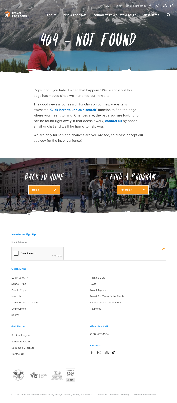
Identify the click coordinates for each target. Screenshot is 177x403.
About (51, 15)
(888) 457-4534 (99, 334)
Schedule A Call (20, 341)
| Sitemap (125, 394)
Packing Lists (97, 277)
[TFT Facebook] (150, 5)
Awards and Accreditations (106, 302)
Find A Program (74, 15)
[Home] (15, 14)
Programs (126, 189)
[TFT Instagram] (157, 5)
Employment (18, 308)
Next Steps (151, 15)
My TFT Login (114, 6)
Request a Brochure (22, 347)
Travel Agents (98, 290)
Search (15, 315)
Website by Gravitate (145, 394)
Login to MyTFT (20, 277)
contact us (113, 121)
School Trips (18, 283)
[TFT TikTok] (172, 5)
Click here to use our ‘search (73, 110)
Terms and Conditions (107, 394)
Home (35, 189)
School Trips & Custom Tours (115, 15)
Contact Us (17, 354)
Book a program (136, 6)
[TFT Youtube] (164, 5)
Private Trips (18, 290)
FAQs (93, 283)
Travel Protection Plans (24, 302)
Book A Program (21, 335)
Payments (95, 308)
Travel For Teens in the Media (107, 296)
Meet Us (16, 296)
